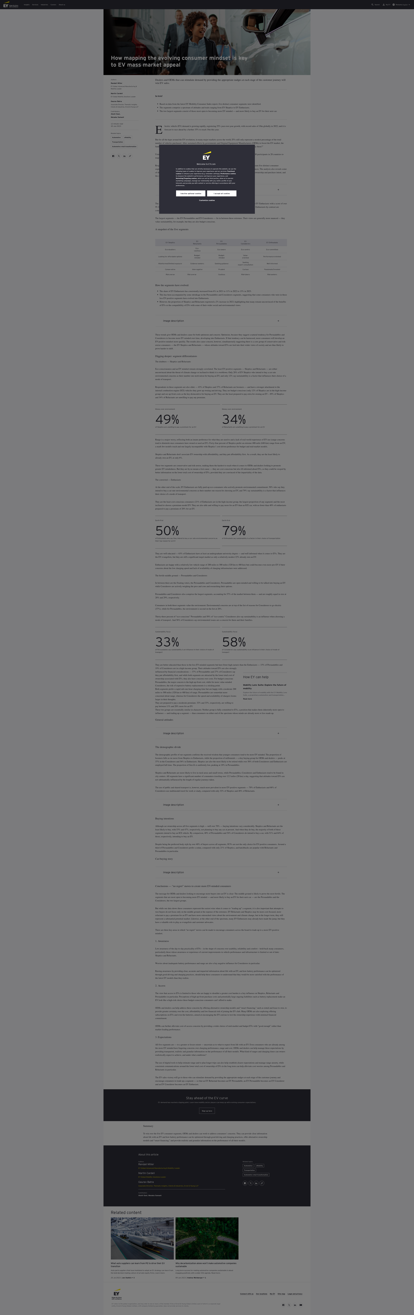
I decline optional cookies (190, 193)
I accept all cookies (222, 193)
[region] (207, 179)
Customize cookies (207, 200)
